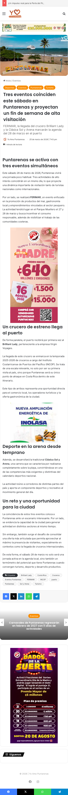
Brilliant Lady (26, 575)
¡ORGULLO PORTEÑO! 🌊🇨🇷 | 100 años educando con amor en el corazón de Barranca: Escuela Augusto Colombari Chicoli (34, 625)
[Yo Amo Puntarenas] (15, 13)
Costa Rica (41, 575)
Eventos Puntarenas (13, 579)
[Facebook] (6, 596)
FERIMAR (30, 579)
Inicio (8, 80)
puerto (54, 579)
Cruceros (56, 575)
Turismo (50, 87)
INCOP (43, 579)
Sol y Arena (24, 584)
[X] (13, 596)
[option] (34, 622)
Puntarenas (36, 87)
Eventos (17, 80)
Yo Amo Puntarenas (16, 139)
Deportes (9, 87)
